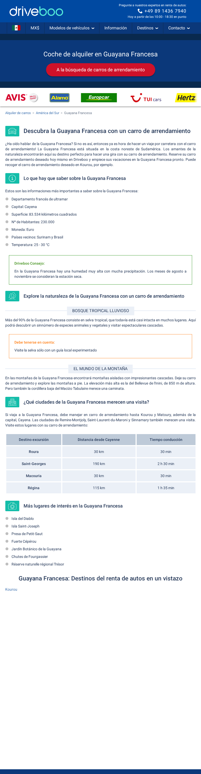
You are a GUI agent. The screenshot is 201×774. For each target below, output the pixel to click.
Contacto (176, 27)
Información (115, 27)
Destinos (145, 27)
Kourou (11, 589)
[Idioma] (16, 28)
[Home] (36, 11)
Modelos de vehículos (69, 27)
